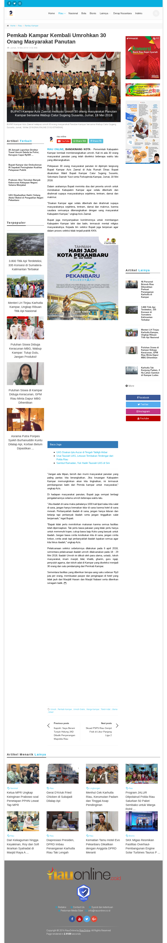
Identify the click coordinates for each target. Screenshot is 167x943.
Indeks (138, 13)
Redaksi (62, 907)
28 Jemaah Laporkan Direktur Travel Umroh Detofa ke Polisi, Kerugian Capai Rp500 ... (23, 152)
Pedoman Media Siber (72, 910)
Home (51, 13)
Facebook (143, 397)
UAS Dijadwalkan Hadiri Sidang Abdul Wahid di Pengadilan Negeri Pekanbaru (25, 197)
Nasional (73, 13)
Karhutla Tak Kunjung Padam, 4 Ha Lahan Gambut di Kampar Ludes (150, 371)
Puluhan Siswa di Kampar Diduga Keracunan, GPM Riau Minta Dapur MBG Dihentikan (150, 352)
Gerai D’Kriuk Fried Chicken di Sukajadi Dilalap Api (59, 796)
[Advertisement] (82, 412)
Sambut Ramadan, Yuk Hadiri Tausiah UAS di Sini (83, 463)
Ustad (50, 712)
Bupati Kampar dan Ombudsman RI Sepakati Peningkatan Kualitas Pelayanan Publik (25, 167)
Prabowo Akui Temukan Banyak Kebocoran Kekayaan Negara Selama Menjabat (24, 182)
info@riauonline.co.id (99, 910)
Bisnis (93, 13)
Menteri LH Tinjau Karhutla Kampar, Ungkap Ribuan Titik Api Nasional (25, 307)
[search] (156, 13)
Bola (83, 13)
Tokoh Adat (105, 709)
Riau (60, 13)
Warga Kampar (92, 709)
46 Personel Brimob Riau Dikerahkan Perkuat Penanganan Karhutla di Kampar (147, 289)
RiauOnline (84, 930)
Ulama (114, 709)
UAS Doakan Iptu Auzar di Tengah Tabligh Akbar (81, 452)
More (131, 385)
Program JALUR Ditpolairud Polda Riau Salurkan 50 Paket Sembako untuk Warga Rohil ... (140, 801)
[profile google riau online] (94, 919)
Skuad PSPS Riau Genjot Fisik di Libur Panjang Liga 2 (99, 732)
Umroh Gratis (79, 709)
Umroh (53, 709)
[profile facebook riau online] (9, 3)
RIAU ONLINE (55, 149)
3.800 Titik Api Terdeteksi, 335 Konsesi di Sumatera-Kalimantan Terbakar (25, 265)
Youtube (144, 418)
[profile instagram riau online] (19, 3)
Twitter (144, 404)
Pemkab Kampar (65, 709)
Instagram (144, 411)
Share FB (97, 141)
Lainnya (104, 13)
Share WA (80, 141)
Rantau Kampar (31, 26)
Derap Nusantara (122, 13)
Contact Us (78, 907)
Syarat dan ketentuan (102, 907)
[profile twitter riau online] (14, 3)
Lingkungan (94, 788)
